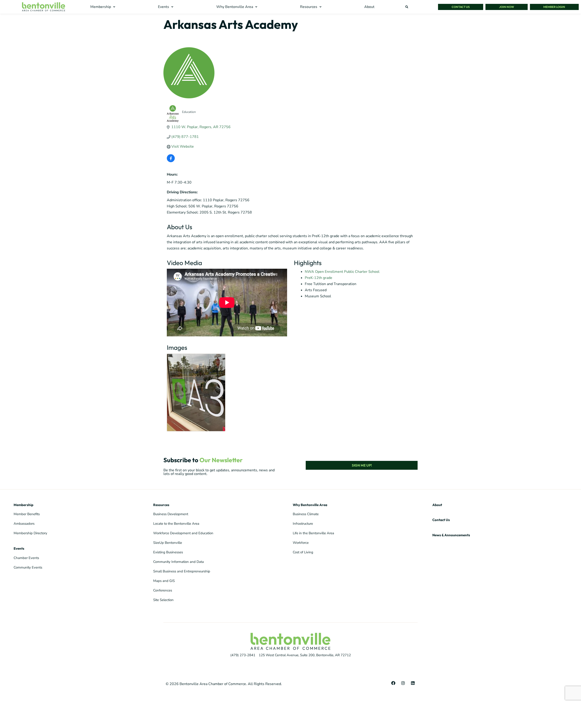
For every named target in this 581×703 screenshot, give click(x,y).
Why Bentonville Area (310, 505)
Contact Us (441, 520)
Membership (23, 505)
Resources (161, 505)
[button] (103, 7)
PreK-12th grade (318, 277)
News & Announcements (451, 535)
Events (19, 548)
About (437, 505)
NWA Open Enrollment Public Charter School (342, 271)
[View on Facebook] (171, 161)
